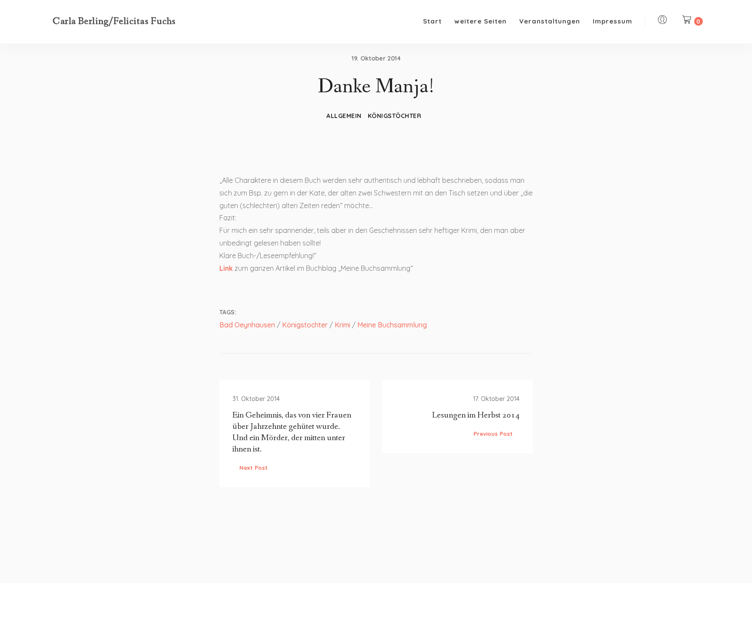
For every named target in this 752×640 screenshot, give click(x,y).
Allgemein (344, 116)
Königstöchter (395, 116)
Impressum (612, 21)
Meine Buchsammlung (392, 324)
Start (432, 21)
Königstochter (305, 324)
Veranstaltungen (549, 21)
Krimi (342, 324)
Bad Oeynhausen (247, 324)
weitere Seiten (480, 21)
